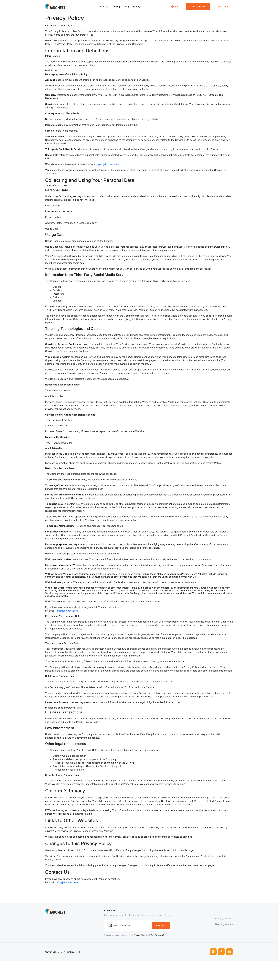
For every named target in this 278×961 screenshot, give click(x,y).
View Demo (223, 6)
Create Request (198, 6)
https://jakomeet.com (107, 164)
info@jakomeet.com (67, 610)
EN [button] (176, 6)
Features (103, 6)
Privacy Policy (140, 935)
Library (136, 6)
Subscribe (161, 925)
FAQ (127, 6)
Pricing (116, 6)
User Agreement (157, 935)
